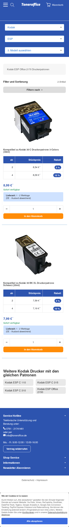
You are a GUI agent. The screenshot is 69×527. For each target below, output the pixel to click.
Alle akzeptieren (35, 521)
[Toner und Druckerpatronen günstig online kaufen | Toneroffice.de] (31, 5)
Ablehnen (5, 514)
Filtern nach (34, 89)
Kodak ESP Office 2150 (47, 390)
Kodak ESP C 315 (47, 382)
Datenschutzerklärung (57, 512)
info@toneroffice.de (16, 435)
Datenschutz (28, 480)
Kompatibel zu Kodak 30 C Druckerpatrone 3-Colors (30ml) (31, 150)
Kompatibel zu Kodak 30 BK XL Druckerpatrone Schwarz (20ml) (28, 284)
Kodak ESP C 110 (15, 382)
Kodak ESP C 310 (15, 390)
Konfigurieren (28, 512)
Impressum (41, 480)
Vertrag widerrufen (16, 449)
